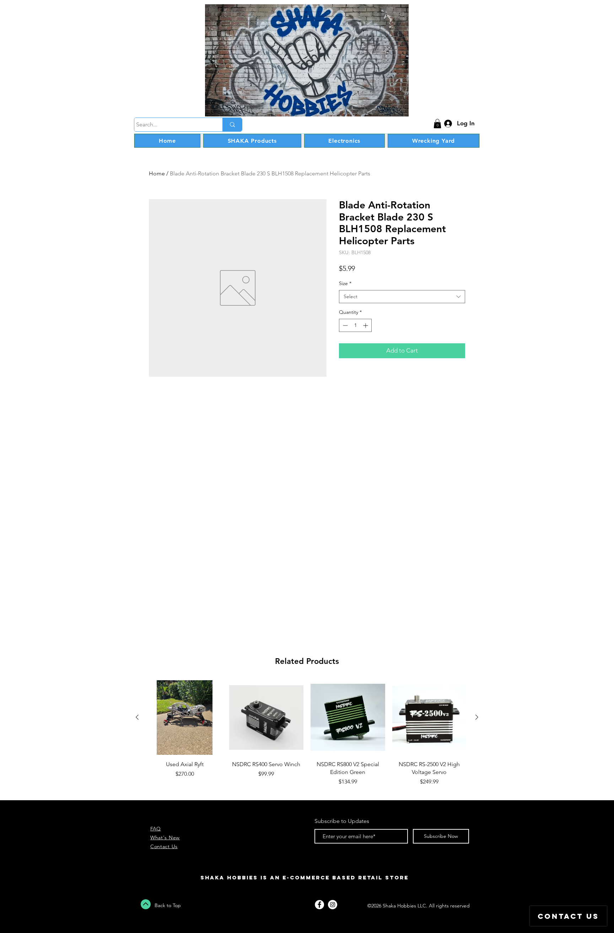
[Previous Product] (137, 717)
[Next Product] (477, 717)
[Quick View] (184, 717)
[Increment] (366, 325)
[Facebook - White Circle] (319, 904)
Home (157, 173)
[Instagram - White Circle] (332, 904)
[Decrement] (344, 325)
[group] (307, 737)
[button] (437, 123)
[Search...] (232, 124)
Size (345, 283)
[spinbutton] (355, 325)
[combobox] (402, 297)
